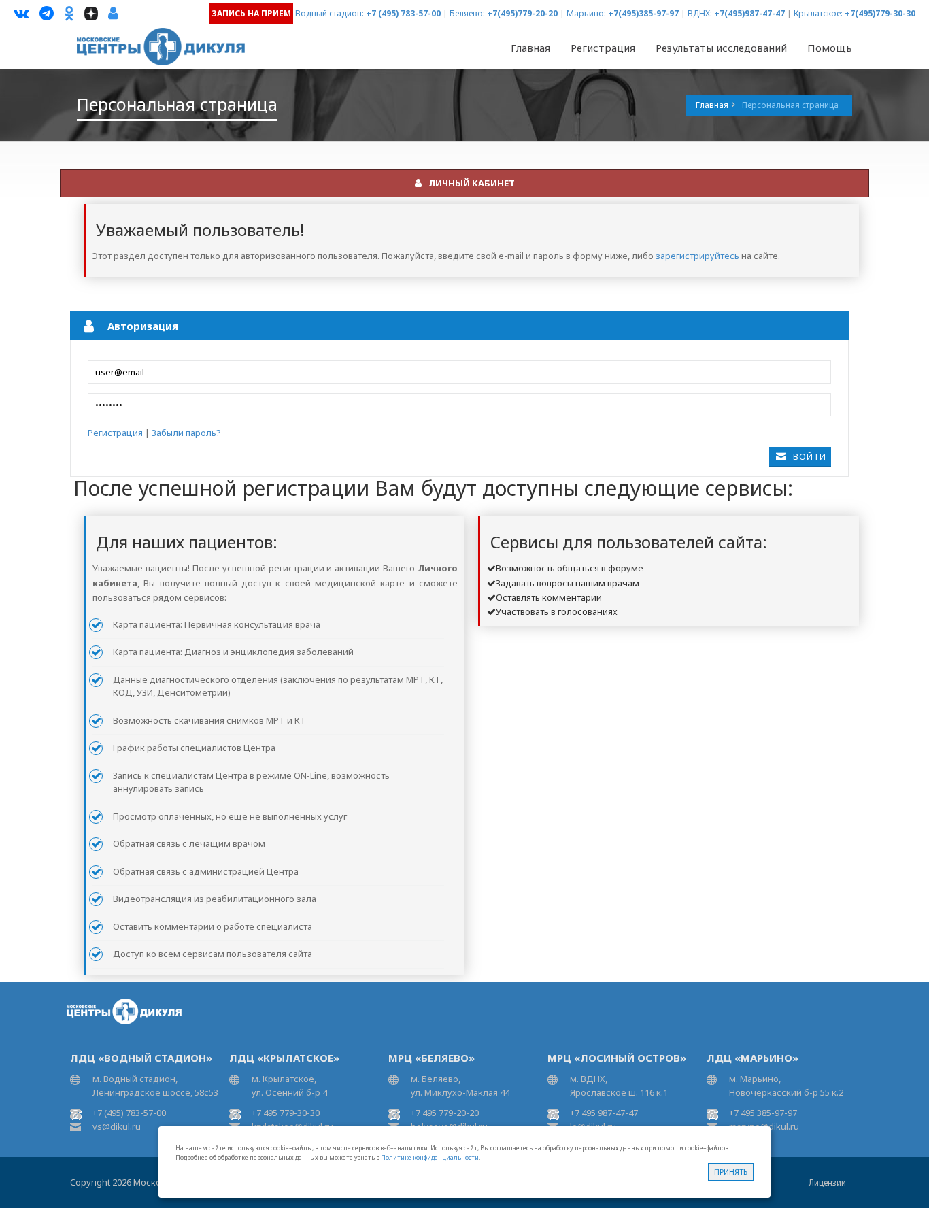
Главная (530, 47)
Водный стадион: (329, 13)
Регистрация (603, 47)
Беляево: (467, 13)
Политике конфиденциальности (430, 1157)
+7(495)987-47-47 (749, 13)
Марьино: (586, 13)
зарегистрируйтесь (697, 256)
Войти (809, 457)
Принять (730, 1172)
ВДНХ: (700, 13)
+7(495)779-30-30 (880, 13)
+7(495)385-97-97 (643, 13)
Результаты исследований (721, 47)
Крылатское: (818, 13)
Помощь (829, 47)
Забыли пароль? (186, 432)
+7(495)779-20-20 (522, 13)
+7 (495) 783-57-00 (403, 13)
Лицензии (827, 1182)
